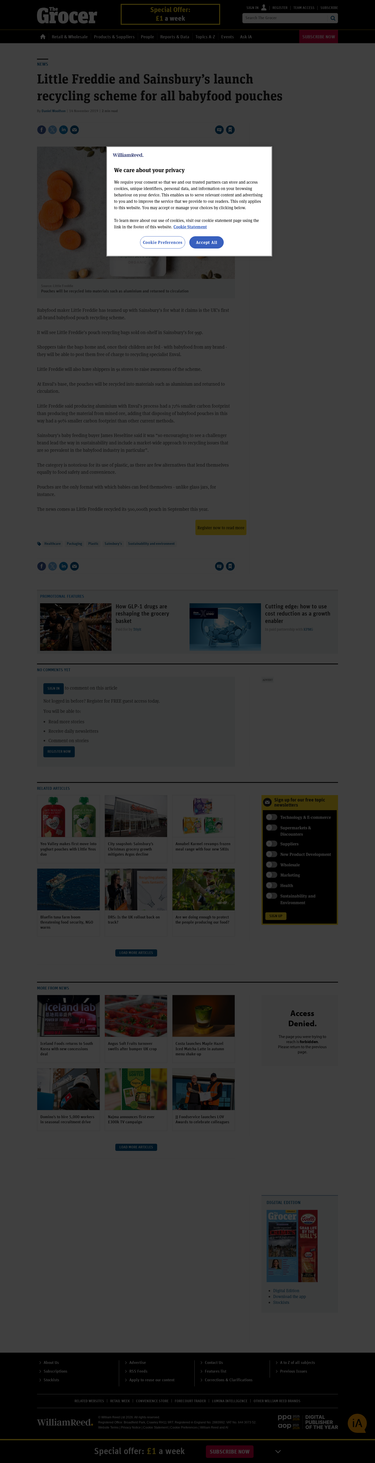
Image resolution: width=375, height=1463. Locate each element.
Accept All (206, 242)
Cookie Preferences (162, 242)
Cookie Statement (190, 227)
